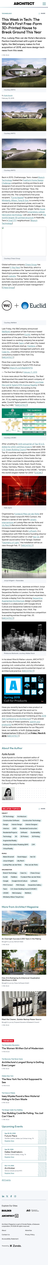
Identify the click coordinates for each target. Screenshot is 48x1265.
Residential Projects (10, 832)
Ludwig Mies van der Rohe (12, 865)
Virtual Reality (8, 849)
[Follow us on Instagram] (15, 1196)
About (4, 1230)
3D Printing (36, 836)
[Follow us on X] (7, 1196)
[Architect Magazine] (24, 3)
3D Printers (24, 836)
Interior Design (17, 824)
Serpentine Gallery (34, 885)
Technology (7, 13)
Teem (21, 343)
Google (5, 881)
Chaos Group (31, 264)
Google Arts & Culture (19, 881)
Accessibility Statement (10, 1239)
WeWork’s (6, 331)
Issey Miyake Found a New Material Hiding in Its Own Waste (21, 1098)
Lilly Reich (20, 861)
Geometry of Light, (10, 542)
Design (5, 824)
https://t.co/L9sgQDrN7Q (21, 368)
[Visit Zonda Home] (12, 1245)
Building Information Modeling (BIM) (15, 845)
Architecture (21, 816)
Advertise (28, 1230)
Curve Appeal (17, 197)
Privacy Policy (30, 1235)
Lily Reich (6, 525)
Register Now (9, 1141)
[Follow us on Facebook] (11, 1196)
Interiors (6, 828)
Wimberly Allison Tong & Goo (13, 897)
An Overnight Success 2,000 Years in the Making (21, 939)
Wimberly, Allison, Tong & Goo (15, 200)
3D (16, 836)
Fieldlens (31, 346)
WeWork (28, 893)
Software (24, 832)
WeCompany (16, 893)
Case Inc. (6, 352)
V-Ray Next (15, 267)
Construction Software (11, 820)
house (42, 209)
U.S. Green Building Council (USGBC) (24, 889)
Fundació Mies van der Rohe (26, 514)
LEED (14, 828)
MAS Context (8, 885)
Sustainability (35, 832)
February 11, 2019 (30, 372)
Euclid (27, 334)
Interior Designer (31, 824)
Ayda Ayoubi (8, 95)
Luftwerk (33, 531)
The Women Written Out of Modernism (23, 1048)
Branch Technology (10, 873)
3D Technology (8, 816)
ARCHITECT (8, 357)
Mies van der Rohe (31, 865)
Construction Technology (32, 820)
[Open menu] (44, 4)
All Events (6, 1180)
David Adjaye (22, 857)
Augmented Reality (10, 841)
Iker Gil (36, 537)
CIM (33, 845)
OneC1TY (12, 220)
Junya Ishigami (8, 861)
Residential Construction (28, 828)
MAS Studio (20, 885)
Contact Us (6, 1235)
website (12, 276)
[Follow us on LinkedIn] (3, 1196)
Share (43, 13)
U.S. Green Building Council (14, 449)
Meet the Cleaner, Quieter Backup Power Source (21, 1019)
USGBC (38, 472)
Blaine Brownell (8, 857)
